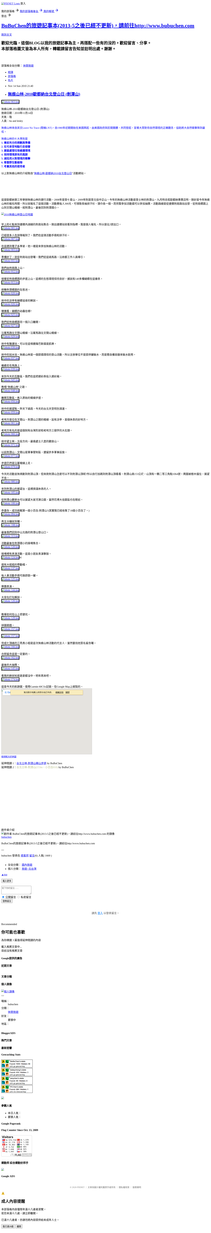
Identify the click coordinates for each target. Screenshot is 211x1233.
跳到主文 (6, 34)
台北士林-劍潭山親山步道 (31, 763)
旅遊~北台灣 (29, 868)
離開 (19, 1226)
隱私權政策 (124, 1187)
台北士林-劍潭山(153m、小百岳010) (37, 767)
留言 (32, 855)
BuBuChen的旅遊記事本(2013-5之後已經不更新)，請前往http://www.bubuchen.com (97, 26)
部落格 (12, 76)
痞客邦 (25, 855)
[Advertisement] (39, 189)
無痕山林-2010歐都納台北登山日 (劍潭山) (44, 94)
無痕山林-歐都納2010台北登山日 (53, 173)
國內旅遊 (27, 864)
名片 (10, 80)
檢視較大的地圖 (8, 756)
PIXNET (81, 1187)
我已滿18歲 (8, 1226)
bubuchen (6, 837)
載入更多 (7, 881)
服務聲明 (137, 1187)
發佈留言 (7, 901)
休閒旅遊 (28, 65)
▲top (4, 874)
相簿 (10, 72)
